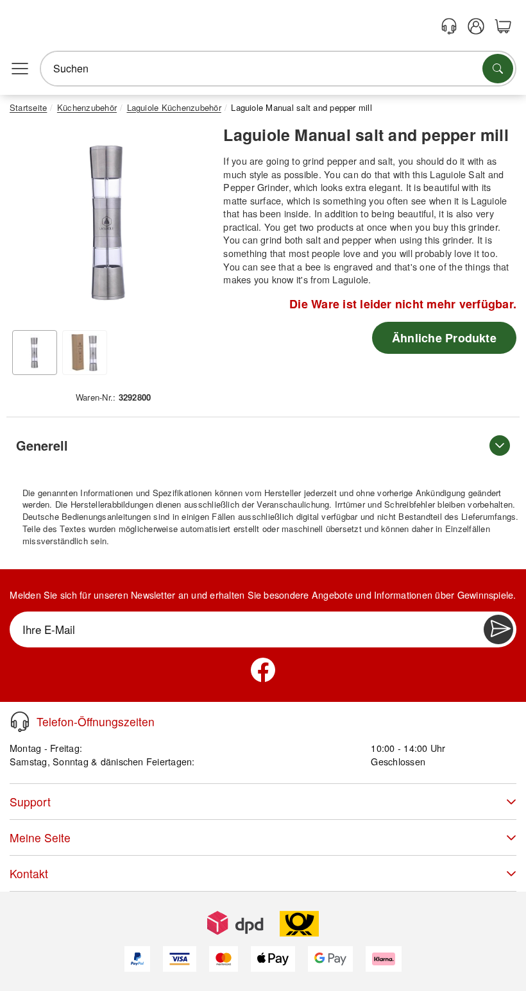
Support (30, 802)
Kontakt (29, 873)
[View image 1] (34, 352)
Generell (42, 445)
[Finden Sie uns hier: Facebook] (263, 670)
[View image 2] (84, 352)
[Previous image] (29, 225)
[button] (108, 221)
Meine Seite (40, 837)
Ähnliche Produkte (444, 337)
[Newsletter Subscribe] (498, 629)
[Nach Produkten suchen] (497, 68)
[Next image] (188, 225)
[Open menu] (20, 68)
